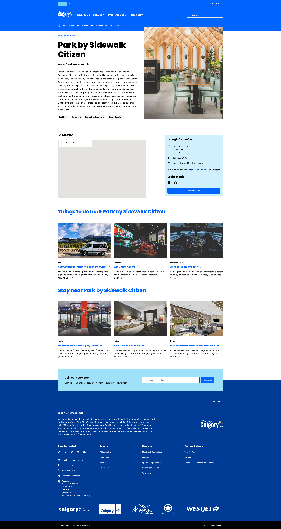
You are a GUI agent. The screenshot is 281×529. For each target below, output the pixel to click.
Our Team (188, 457)
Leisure (62, 4)
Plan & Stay (136, 14)
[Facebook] (59, 452)
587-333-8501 (68, 465)
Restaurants (89, 25)
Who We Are (189, 452)
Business (72, 4)
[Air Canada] (168, 509)
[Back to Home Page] (212, 424)
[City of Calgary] (110, 509)
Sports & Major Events (151, 462)
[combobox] (205, 15)
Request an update (197, 170)
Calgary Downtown (116, 117)
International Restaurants (94, 117)
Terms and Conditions (81, 525)
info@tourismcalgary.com (72, 460)
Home (64, 25)
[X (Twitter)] (65, 452)
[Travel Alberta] (141, 509)
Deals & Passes (217, 4)
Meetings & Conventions (152, 452)
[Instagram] (71, 452)
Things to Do (83, 14)
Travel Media (147, 473)
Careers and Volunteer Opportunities (199, 462)
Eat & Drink (99, 14)
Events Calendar (117, 14)
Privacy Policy (64, 525)
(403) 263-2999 (179, 158)
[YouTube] (84, 452)
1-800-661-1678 (68, 470)
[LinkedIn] (78, 452)
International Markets (150, 468)
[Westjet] (203, 509)
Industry (145, 457)
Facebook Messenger (71, 476)
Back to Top (215, 401)
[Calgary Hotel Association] (74, 509)
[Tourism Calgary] (65, 14)
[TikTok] (90, 452)
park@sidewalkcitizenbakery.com (187, 163)
